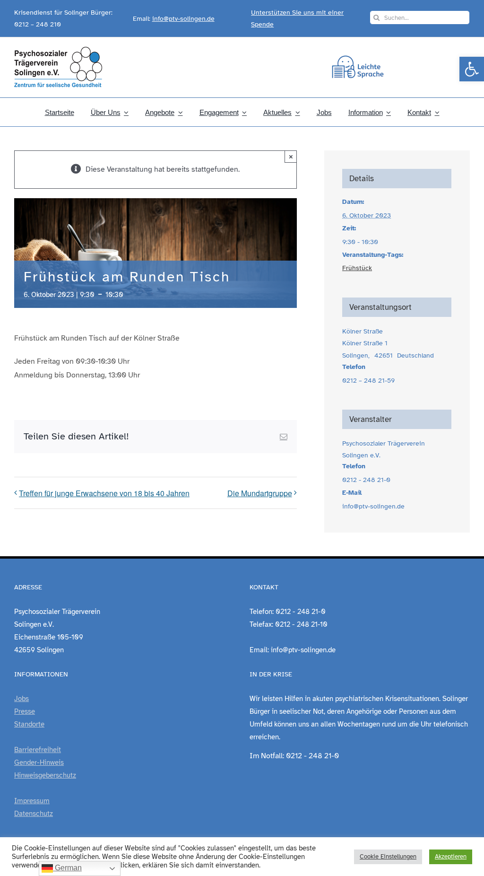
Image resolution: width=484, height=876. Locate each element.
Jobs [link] (21, 698)
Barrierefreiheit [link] (37, 749)
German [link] (67, 868)
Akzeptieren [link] (451, 856)
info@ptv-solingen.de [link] (183, 19)
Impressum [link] (32, 801)
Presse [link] (24, 711)
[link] (471, 69)
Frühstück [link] (357, 268)
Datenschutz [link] (33, 813)
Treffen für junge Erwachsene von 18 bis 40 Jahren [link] (104, 493)
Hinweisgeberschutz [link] (45, 775)
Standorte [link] (29, 724)
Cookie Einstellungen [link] (388, 856)
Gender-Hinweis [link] (39, 762)
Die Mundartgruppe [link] (259, 493)
